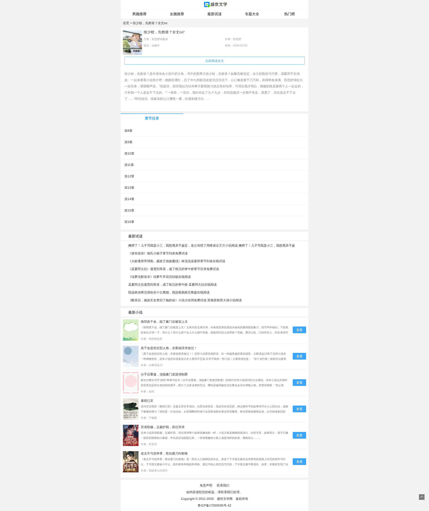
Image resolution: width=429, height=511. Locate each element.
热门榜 (289, 14)
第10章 (129, 153)
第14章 (129, 199)
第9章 (128, 142)
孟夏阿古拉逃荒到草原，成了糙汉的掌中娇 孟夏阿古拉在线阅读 (172, 284)
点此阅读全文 (214, 61)
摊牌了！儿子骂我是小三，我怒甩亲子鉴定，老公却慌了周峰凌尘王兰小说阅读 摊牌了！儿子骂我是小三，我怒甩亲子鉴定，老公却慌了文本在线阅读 (211, 246)
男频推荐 (139, 14)
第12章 (129, 176)
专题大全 (252, 14)
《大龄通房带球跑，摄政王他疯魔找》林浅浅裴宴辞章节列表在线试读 (176, 261)
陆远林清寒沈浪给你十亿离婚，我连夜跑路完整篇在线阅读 (169, 292)
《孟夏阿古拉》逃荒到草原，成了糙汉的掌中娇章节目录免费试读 (173, 269)
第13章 (129, 187)
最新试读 (214, 14)
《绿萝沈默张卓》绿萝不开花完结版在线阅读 (159, 277)
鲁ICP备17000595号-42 (214, 505)
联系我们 (223, 485)
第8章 (128, 130)
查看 (299, 330)
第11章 (129, 165)
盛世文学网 (225, 499)
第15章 (129, 210)
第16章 (129, 222)
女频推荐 (177, 14)
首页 (126, 23)
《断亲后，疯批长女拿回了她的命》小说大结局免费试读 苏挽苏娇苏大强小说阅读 (185, 300)
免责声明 (206, 485)
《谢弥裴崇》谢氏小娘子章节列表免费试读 (158, 253)
